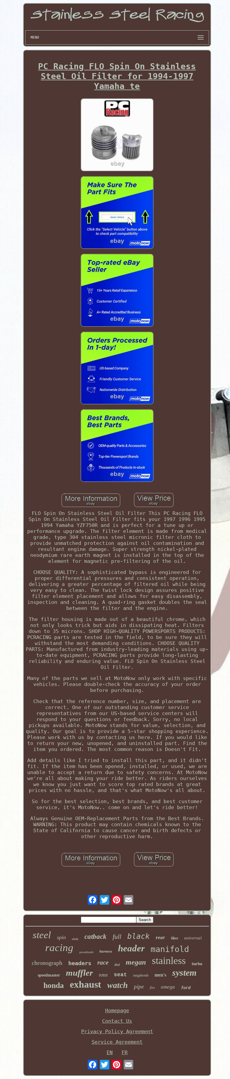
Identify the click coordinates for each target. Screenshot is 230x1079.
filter (174, 938)
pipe (139, 986)
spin (61, 937)
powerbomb (86, 952)
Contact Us (117, 1021)
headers (79, 963)
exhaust (85, 984)
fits (152, 987)
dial (117, 964)
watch (117, 985)
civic (75, 939)
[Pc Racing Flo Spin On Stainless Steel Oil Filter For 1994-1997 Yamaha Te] (117, 135)
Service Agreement (117, 1042)
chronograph (47, 962)
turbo (197, 963)
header (131, 948)
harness (105, 951)
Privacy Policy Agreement (117, 1031)
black (138, 936)
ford (185, 987)
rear (160, 937)
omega (168, 987)
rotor (103, 974)
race (102, 962)
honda (53, 985)
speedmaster (49, 975)
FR (125, 1052)
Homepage (117, 1010)
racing (59, 947)
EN (110, 1052)
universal (193, 938)
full (117, 936)
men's (160, 974)
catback (95, 936)
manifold (170, 949)
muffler (79, 972)
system (184, 972)
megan (136, 962)
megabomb (141, 975)
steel (42, 935)
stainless (169, 960)
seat (120, 975)
